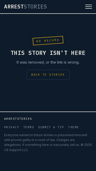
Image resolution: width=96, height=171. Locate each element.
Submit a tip (51, 127)
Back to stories (48, 74)
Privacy (11, 127)
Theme (73, 127)
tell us (74, 145)
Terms (28, 127)
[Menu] (88, 6)
